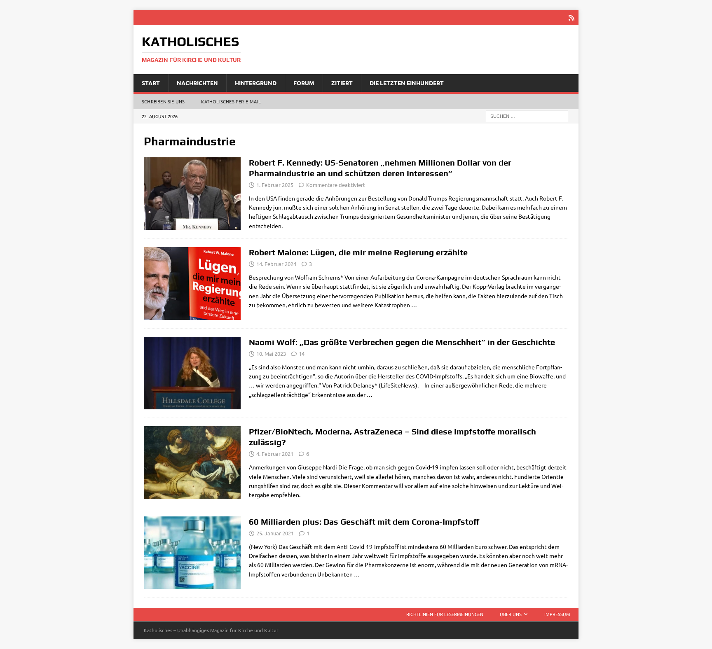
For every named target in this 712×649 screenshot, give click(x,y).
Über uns (511, 614)
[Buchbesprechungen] (192, 283)
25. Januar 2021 (275, 533)
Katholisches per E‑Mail (231, 101)
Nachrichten (197, 82)
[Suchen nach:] (527, 115)
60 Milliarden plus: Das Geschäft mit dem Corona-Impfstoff (364, 521)
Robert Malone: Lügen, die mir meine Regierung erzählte (358, 252)
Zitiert (342, 82)
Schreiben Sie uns (163, 101)
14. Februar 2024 (276, 263)
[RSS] (571, 17)
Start (151, 82)
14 (301, 353)
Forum (303, 82)
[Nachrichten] (192, 193)
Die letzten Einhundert (407, 82)
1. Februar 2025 (274, 184)
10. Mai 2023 (271, 353)
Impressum (557, 614)
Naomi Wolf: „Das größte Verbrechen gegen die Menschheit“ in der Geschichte (402, 342)
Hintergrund (255, 82)
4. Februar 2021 (274, 453)
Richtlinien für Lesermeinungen (444, 614)
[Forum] (192, 462)
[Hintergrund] (192, 373)
